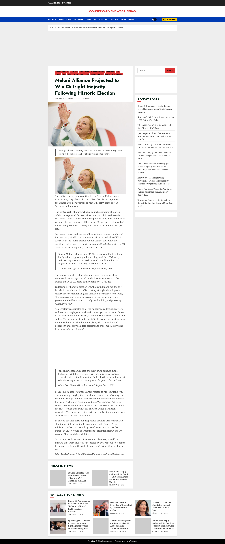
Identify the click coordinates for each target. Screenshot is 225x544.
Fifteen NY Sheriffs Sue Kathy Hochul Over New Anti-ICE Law (154, 127)
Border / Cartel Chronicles (124, 19)
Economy (78, 19)
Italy (118, 71)
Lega (64, 74)
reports (98, 247)
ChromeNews (120, 541)
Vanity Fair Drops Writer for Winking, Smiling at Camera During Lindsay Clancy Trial (154, 192)
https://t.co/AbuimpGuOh (93, 263)
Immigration (65, 19)
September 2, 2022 (105, 385)
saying (118, 293)
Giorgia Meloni (84, 71)
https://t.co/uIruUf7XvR (109, 380)
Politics (52, 19)
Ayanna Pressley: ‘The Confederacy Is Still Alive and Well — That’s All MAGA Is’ (58, 478)
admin (59, 99)
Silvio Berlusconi (117, 74)
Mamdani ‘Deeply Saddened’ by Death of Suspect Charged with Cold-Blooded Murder (100, 478)
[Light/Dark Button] (154, 19)
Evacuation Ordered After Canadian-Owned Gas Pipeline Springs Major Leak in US (155, 203)
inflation (91, 19)
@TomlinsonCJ (88, 454)
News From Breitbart (97, 74)
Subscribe (171, 19)
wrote (100, 315)
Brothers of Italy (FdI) (62, 71)
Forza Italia (74, 71)
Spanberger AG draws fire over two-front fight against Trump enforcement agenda (155, 136)
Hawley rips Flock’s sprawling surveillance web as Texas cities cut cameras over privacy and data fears (153, 180)
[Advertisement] (112, 49)
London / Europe (73, 74)
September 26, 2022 (102, 268)
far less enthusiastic (112, 420)
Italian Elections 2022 (97, 71)
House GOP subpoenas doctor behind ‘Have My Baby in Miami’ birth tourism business (154, 109)
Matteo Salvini (84, 74)
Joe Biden (103, 19)
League (58, 74)
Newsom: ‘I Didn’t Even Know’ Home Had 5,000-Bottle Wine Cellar (101, 508)
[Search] (159, 19)
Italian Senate (110, 71)
